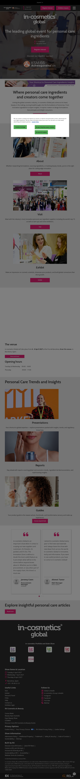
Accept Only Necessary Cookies (45, 127)
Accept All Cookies (41, 132)
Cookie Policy (35, 122)
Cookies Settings (20, 127)
